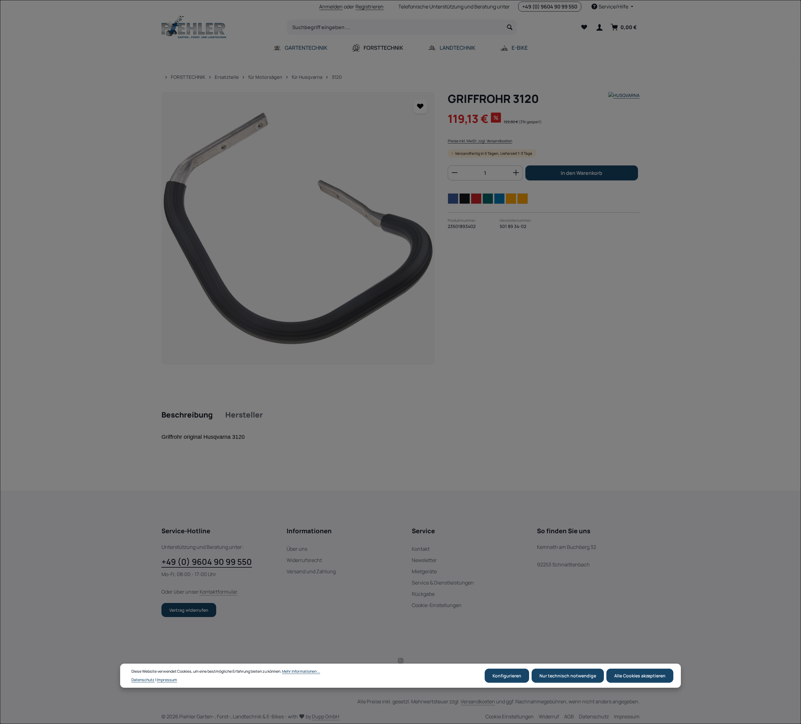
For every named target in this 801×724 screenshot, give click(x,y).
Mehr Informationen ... (301, 671)
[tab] (187, 415)
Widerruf (549, 716)
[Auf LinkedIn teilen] (499, 198)
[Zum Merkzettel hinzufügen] (420, 106)
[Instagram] (401, 661)
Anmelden (331, 6)
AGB (569, 716)
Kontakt (421, 548)
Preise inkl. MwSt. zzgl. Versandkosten (480, 141)
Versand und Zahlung (311, 571)
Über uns (297, 548)
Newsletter (424, 560)
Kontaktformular (218, 591)
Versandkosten (478, 701)
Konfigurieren (506, 676)
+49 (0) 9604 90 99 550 (206, 561)
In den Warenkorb (581, 172)
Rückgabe (423, 593)
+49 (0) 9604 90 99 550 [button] (549, 6)
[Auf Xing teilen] (488, 198)
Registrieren (369, 6)
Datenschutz (594, 716)
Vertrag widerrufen (188, 610)
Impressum (627, 716)
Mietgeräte (424, 571)
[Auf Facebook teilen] (453, 198)
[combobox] (395, 27)
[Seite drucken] (523, 198)
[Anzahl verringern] (454, 172)
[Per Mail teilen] (511, 198)
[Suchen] (510, 27)
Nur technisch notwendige (567, 676)
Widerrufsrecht (304, 560)
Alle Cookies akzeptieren (640, 676)
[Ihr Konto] (599, 27)
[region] (298, 228)
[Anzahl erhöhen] (516, 172)
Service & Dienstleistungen (443, 582)
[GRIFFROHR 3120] (298, 228)
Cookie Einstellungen (509, 716)
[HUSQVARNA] (624, 98)
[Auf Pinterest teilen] (476, 198)
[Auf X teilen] (465, 198)
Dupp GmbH (325, 716)
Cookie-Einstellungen (437, 605)
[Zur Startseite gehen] (193, 27)
